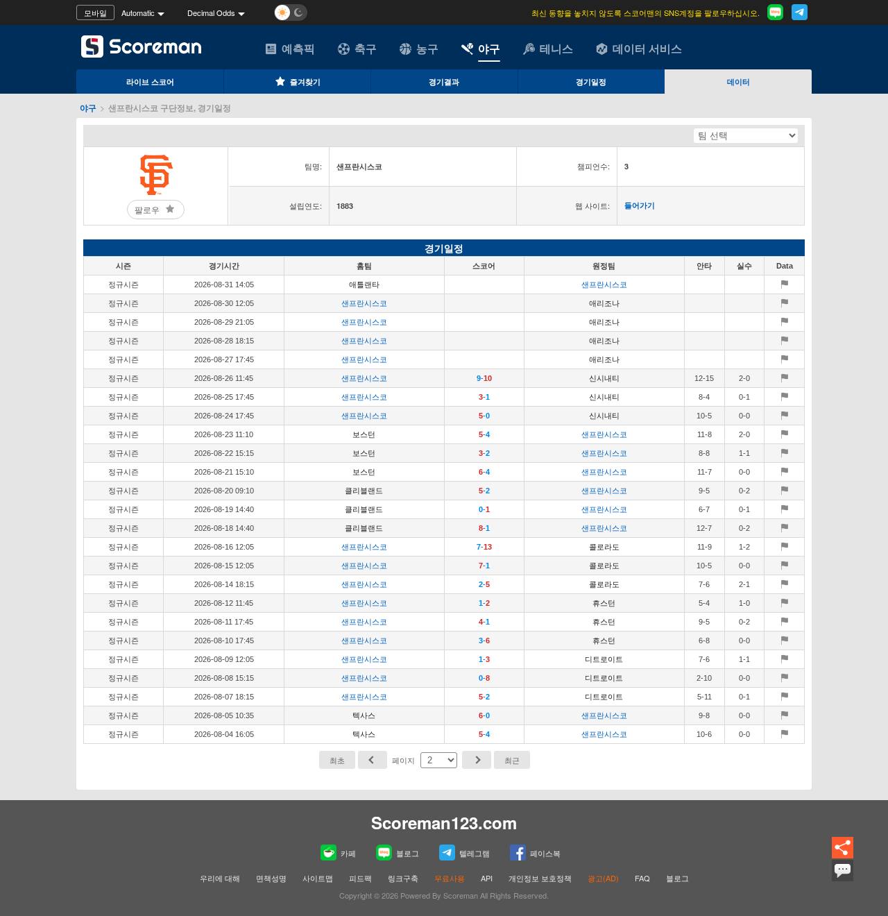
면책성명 (271, 877)
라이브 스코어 (150, 81)
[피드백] (842, 870)
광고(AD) (603, 877)
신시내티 (604, 378)
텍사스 (363, 715)
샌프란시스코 (604, 284)
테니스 (556, 48)
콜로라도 (604, 547)
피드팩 (360, 877)
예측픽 (298, 48)
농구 (427, 48)
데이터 (738, 81)
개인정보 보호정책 (540, 877)
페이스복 (545, 852)
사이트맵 (317, 877)
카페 (348, 852)
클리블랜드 (364, 490)
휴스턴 (603, 603)
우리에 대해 (220, 877)
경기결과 (444, 81)
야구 (489, 48)
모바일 (95, 12)
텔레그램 (474, 852)
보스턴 (363, 434)
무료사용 (449, 877)
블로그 (407, 852)
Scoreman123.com (444, 822)
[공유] (842, 848)
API (487, 877)
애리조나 (604, 303)
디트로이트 (604, 659)
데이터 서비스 (647, 48)
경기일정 (591, 81)
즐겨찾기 (305, 81)
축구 (366, 48)
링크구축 (403, 877)
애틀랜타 (364, 284)
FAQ (642, 877)
